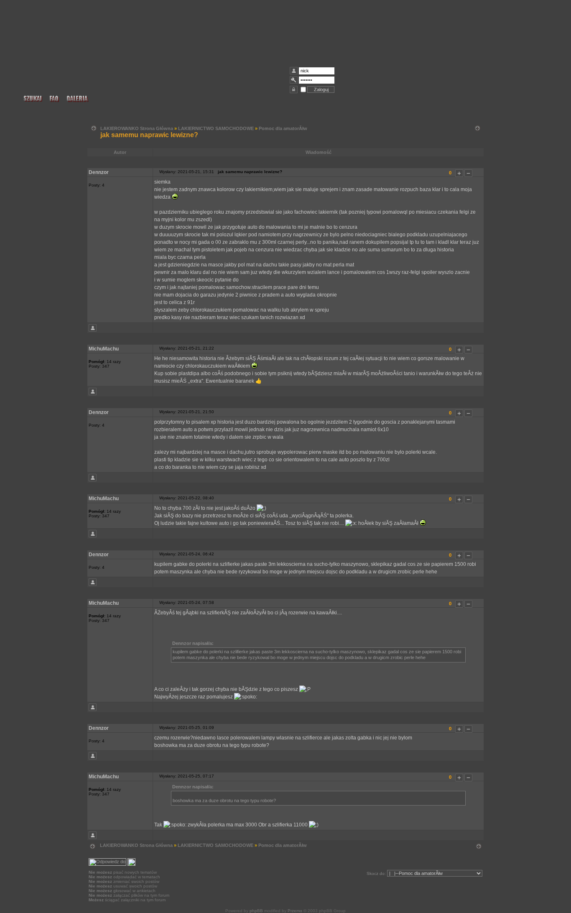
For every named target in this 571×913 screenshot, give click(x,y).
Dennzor (99, 172)
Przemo (295, 910)
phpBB (256, 910)
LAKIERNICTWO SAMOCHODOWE (216, 128)
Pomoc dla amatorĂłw (283, 128)
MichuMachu (104, 349)
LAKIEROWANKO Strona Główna (136, 128)
